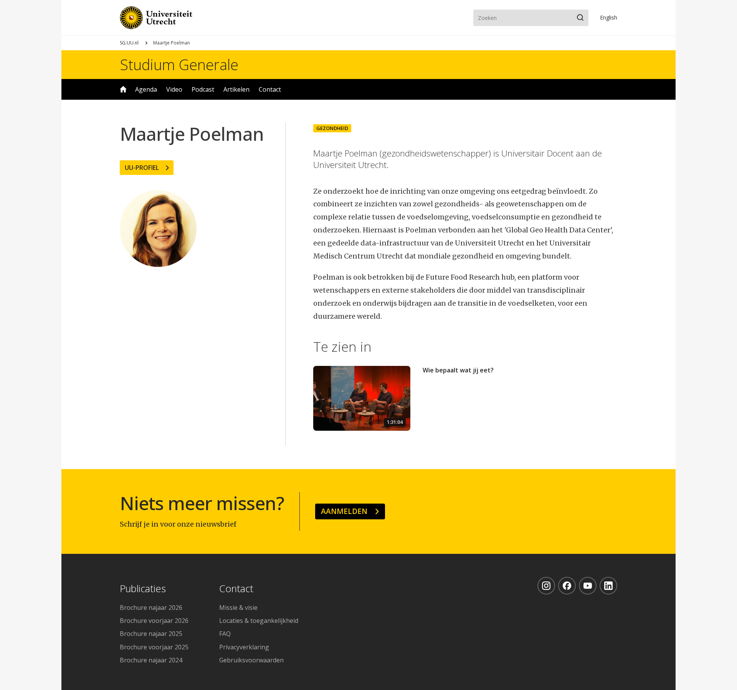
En (608, 17)
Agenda (146, 89)
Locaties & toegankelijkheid (258, 620)
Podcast (203, 89)
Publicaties (143, 589)
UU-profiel (142, 167)
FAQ (225, 633)
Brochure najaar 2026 (151, 607)
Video (174, 89)
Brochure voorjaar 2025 (154, 647)
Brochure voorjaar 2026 (154, 620)
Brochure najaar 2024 (151, 660)
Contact (270, 89)
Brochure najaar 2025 (151, 633)
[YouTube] (588, 585)
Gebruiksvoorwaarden (251, 660)
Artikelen (236, 89)
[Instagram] (546, 585)
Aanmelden (344, 511)
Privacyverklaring (244, 647)
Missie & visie (238, 607)
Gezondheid (332, 128)
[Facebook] (567, 585)
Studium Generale (179, 64)
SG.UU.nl (129, 43)
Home (123, 89)
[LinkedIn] (608, 585)
